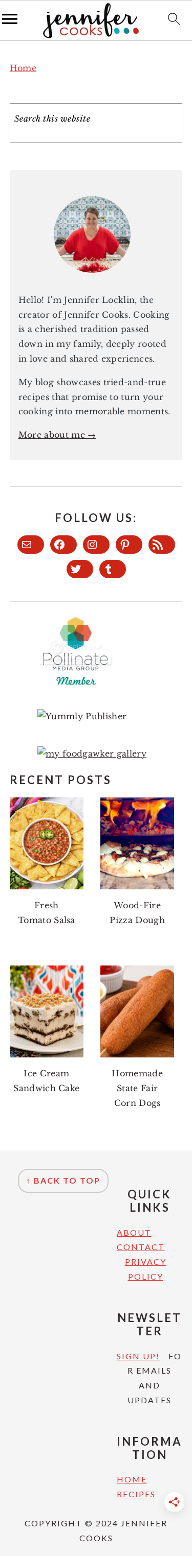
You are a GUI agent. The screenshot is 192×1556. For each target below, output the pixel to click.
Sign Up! (138, 1356)
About (134, 1232)
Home (23, 68)
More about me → (57, 435)
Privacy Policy (145, 1269)
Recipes (136, 1494)
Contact (141, 1247)
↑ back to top (63, 1180)
